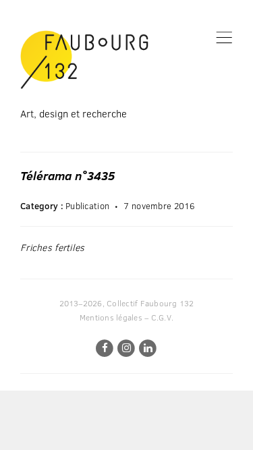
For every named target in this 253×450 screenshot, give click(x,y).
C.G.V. (162, 317)
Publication (87, 206)
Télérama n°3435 (67, 175)
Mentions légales (111, 317)
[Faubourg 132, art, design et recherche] (84, 59)
